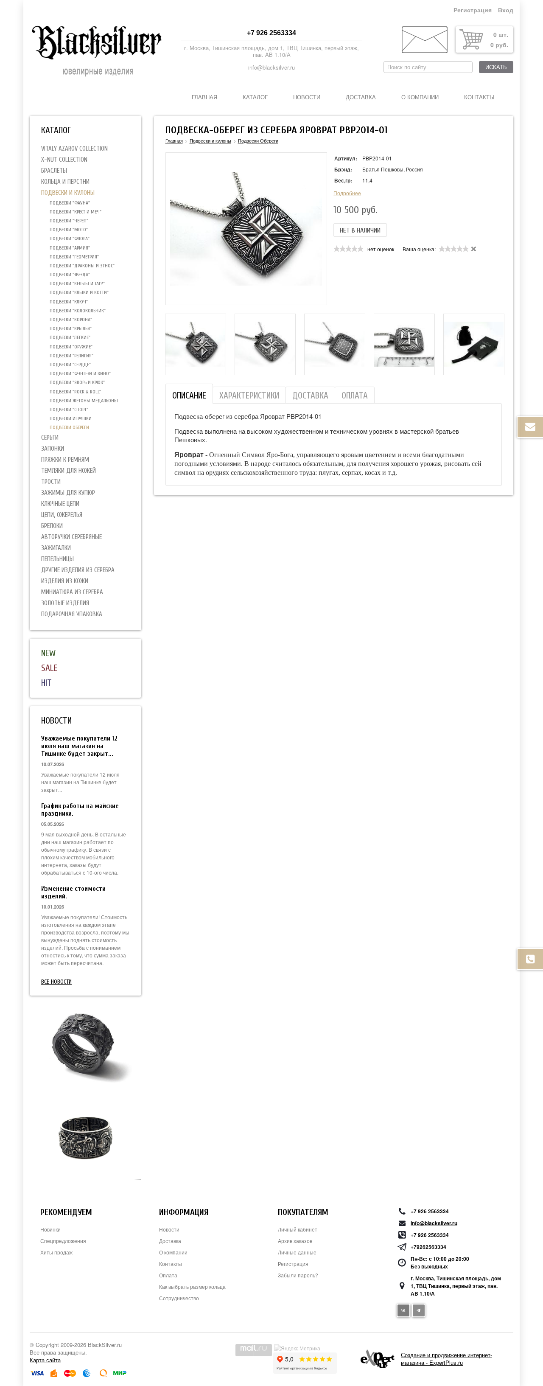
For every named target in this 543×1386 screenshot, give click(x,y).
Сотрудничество (179, 1298)
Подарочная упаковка (71, 614)
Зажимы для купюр (68, 493)
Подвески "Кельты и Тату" (77, 283)
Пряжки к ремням (65, 459)
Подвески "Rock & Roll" (75, 392)
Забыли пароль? (298, 1275)
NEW (48, 653)
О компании (420, 97)
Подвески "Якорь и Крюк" (77, 382)
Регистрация (472, 10)
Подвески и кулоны (68, 192)
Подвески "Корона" (71, 320)
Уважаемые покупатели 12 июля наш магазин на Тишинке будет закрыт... (79, 746)
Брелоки (52, 526)
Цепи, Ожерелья (61, 515)
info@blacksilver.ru (271, 67)
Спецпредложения (63, 1240)
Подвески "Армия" (70, 248)
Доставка (361, 97)
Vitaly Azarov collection (74, 148)
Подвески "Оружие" (71, 347)
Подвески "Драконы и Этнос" (82, 266)
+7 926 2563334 (271, 32)
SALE (49, 668)
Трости (51, 481)
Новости (306, 97)
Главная (204, 97)
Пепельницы (57, 559)
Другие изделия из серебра (78, 570)
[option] (195, 344)
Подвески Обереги (69, 427)
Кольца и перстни (65, 181)
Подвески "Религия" (71, 356)
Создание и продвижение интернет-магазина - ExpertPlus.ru (446, 1358)
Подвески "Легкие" (70, 337)
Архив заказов (295, 1240)
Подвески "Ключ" (69, 302)
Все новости (56, 981)
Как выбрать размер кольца (192, 1286)
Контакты (479, 97)
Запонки (52, 448)
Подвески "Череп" (69, 221)
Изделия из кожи (64, 581)
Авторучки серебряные (71, 537)
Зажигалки (56, 548)
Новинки (50, 1229)
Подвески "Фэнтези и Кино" (80, 373)
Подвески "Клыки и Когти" (79, 292)
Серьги (50, 437)
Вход (505, 10)
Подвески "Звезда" (70, 275)
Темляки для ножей (68, 470)
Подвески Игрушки (71, 418)
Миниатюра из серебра (72, 592)
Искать (496, 67)
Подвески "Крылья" (71, 328)
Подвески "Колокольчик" (78, 311)
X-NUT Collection (64, 159)
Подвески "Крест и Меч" (75, 212)
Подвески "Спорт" (69, 409)
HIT (46, 683)
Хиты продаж (56, 1252)
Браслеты (54, 170)
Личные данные (297, 1252)
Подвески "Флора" (70, 238)
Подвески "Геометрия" (74, 257)
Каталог (255, 97)
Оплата (168, 1275)
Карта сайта (45, 1360)
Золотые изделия (65, 603)
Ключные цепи (60, 504)
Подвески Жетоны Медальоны (84, 401)
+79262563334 (428, 1247)
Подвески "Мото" (69, 230)
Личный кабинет (297, 1229)
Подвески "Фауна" (70, 203)
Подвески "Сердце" (70, 365)
